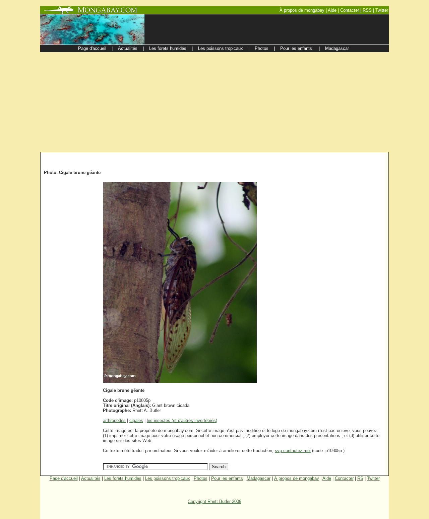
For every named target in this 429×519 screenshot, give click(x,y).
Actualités (91, 478)
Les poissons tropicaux (167, 478)
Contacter (344, 478)
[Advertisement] (214, 102)
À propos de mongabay (296, 478)
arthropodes (114, 420)
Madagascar (258, 478)
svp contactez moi (293, 450)
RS (360, 478)
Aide (326, 478)
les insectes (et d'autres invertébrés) (182, 420)
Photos (200, 478)
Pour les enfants (227, 478)
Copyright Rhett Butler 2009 (214, 501)
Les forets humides (122, 478)
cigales (136, 420)
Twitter (373, 478)
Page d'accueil (64, 478)
